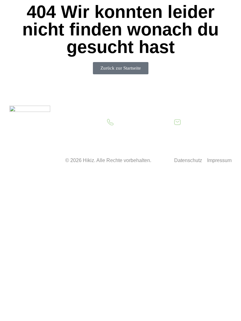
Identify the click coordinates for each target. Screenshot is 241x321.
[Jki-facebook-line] (17, 161)
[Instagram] (34, 161)
